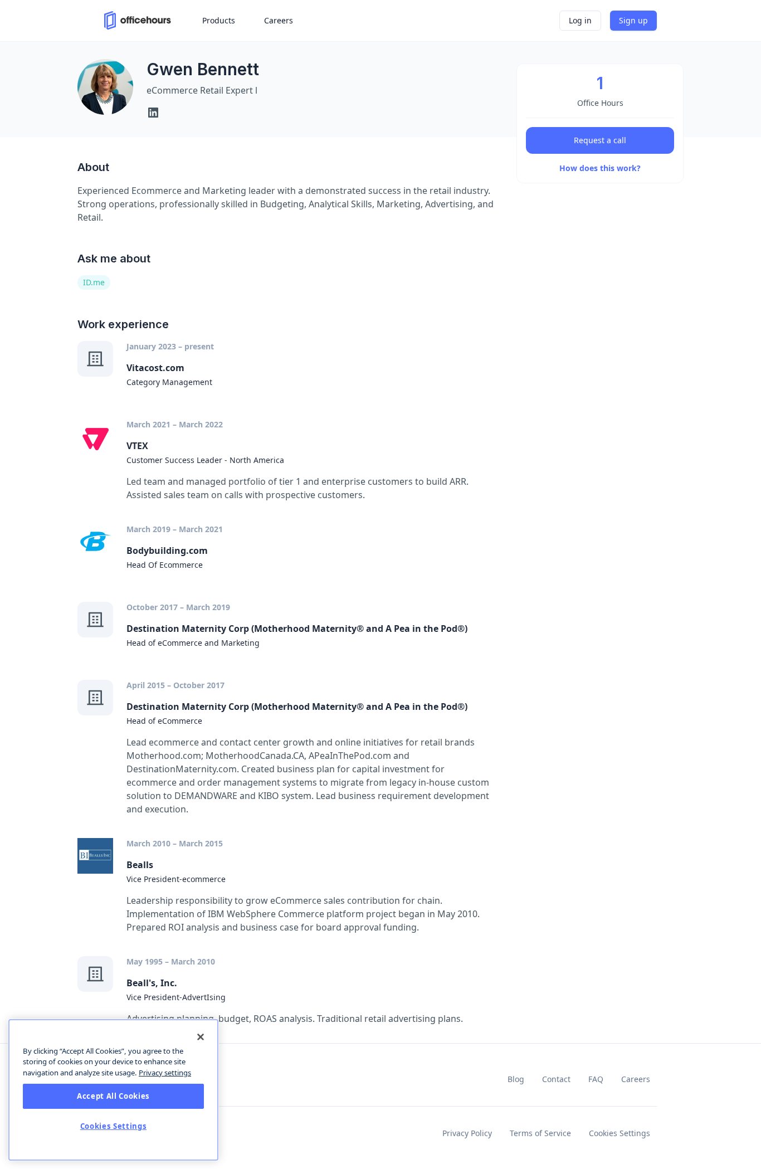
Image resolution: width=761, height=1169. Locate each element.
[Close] (200, 1037)
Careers (635, 1079)
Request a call (600, 140)
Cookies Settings (619, 1133)
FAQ (595, 1079)
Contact (556, 1079)
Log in (580, 20)
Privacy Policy (467, 1133)
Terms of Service (540, 1133)
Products (218, 20)
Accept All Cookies (113, 1097)
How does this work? (600, 168)
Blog (516, 1079)
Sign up (633, 20)
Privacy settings (165, 1073)
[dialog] (113, 1090)
